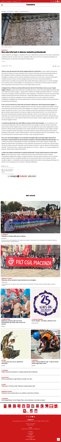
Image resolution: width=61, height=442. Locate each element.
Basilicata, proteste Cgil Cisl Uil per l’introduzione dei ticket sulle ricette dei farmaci (13, 322)
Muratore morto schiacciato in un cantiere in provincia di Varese (20, 393)
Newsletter (15, 1)
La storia (30, 437)
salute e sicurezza (8, 169)
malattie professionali (6, 170)
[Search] (19, 1)
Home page (3, 11)
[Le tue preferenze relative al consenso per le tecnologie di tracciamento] (58, 439)
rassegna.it (16, 11)
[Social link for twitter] (51, 1)
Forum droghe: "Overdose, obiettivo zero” (44, 321)
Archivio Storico (10, 11)
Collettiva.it (30, 419)
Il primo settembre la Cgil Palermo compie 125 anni (16, 379)
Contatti (3, 1)
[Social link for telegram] (59, 1)
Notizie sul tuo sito (30, 436)
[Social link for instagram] (55, 1)
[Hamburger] (2, 5)
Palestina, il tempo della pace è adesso (13, 236)
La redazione (8, 1)
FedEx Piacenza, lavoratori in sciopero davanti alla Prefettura (19, 372)
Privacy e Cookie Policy (30, 439)
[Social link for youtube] (57, 1)
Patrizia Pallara (4, 282)
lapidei (3, 172)
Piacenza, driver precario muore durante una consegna (18, 280)
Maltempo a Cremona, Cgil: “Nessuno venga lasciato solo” (18, 386)
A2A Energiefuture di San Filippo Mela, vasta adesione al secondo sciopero (23, 400)
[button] (53, 66)
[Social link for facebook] (53, 1)
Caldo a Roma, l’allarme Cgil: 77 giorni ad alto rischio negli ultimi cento (45, 362)
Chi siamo (30, 431)
